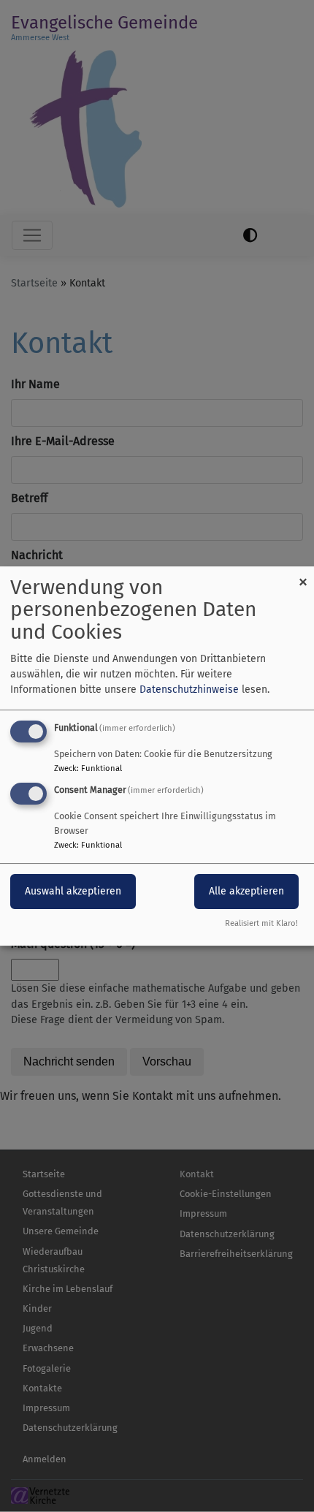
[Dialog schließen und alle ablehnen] (303, 575)
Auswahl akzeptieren (73, 892)
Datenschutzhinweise (189, 689)
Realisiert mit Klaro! (261, 923)
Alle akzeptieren (246, 892)
